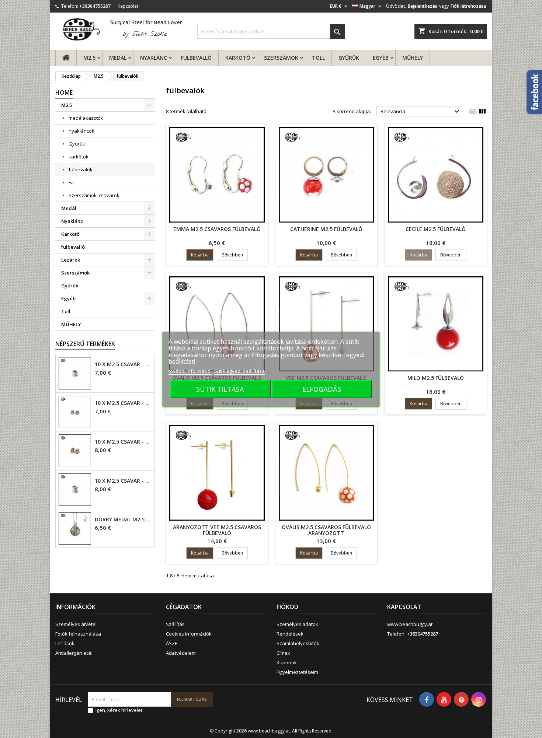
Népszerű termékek (85, 344)
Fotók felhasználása (78, 633)
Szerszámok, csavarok (94, 195)
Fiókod (287, 607)
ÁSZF (171, 643)
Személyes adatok (297, 624)
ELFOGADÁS (321, 389)
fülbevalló (196, 57)
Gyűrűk (348, 57)
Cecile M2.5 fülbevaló (436, 228)
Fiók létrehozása (468, 6)
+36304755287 (95, 6)
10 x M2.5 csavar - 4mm (123, 364)
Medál (117, 57)
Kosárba (200, 255)
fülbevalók (81, 169)
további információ (190, 371)
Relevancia (421, 111)
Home (64, 92)
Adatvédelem (181, 653)
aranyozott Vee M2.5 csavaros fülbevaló (217, 530)
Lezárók (70, 259)
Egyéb (381, 57)
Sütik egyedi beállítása (239, 371)
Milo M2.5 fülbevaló (435, 377)
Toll (318, 57)
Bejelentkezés (422, 6)
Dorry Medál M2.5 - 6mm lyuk (123, 519)
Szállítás (175, 624)
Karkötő (237, 57)
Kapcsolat (128, 6)
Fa (71, 182)
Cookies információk (189, 633)
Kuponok (287, 662)
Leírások (64, 643)
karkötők (78, 156)
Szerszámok (281, 57)
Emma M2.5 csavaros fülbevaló (217, 228)
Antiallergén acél (74, 653)
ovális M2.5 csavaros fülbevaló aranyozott (326, 530)
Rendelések (290, 633)
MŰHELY (412, 57)
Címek (283, 653)
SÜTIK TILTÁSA (220, 389)
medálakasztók (86, 118)
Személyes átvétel (76, 624)
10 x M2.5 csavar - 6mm (123, 442)
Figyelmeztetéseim (297, 672)
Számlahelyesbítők (298, 643)
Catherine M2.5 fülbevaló (326, 228)
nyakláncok (81, 130)
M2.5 (89, 57)
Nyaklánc (153, 57)
